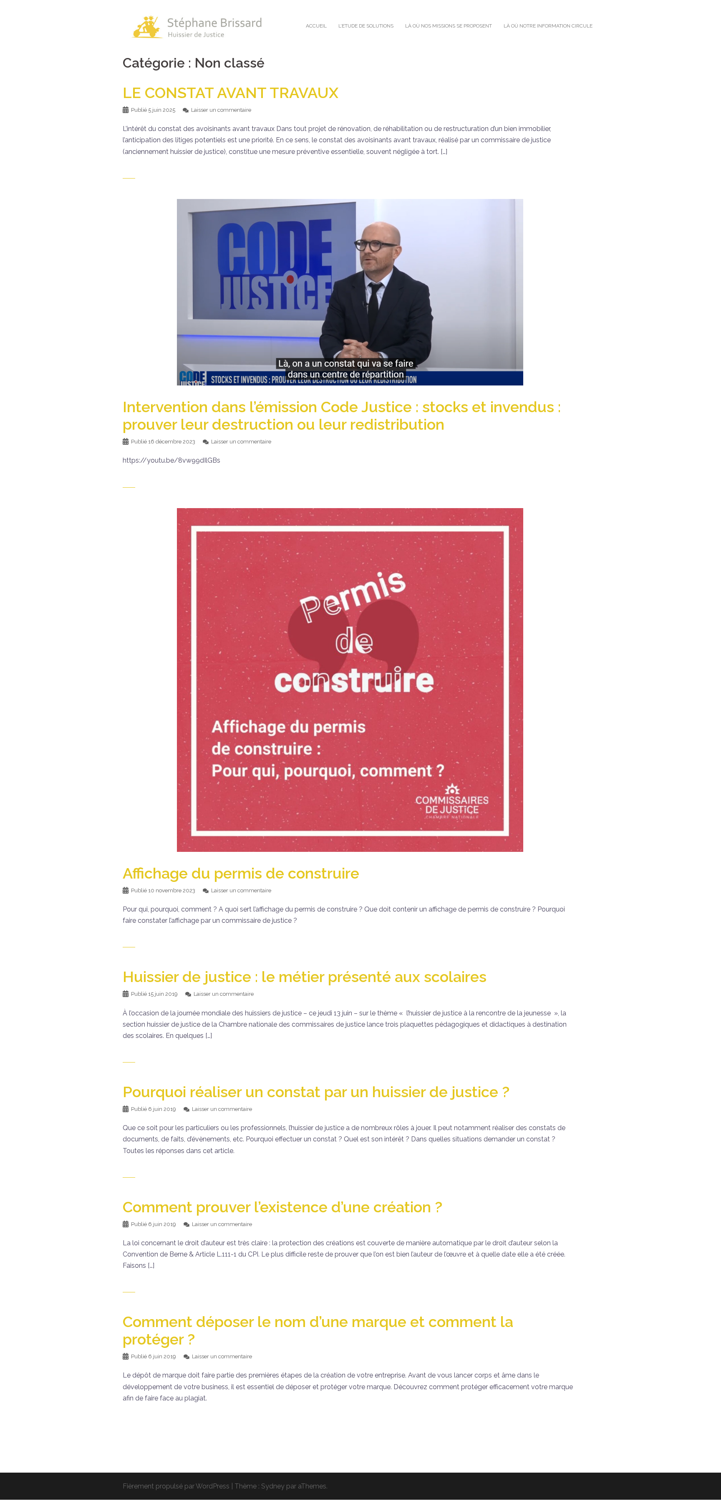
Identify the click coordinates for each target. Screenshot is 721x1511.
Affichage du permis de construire (241, 873)
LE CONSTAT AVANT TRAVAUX (230, 92)
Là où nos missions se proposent (448, 26)
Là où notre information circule (548, 26)
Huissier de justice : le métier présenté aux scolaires (305, 976)
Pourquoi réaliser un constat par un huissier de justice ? (316, 1092)
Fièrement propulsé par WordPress (176, 1486)
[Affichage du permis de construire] (350, 679)
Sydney (273, 1486)
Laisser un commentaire (221, 110)
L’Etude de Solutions (365, 26)
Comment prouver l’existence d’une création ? (282, 1207)
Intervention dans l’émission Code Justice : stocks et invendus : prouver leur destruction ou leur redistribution (342, 415)
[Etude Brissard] (198, 26)
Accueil (316, 26)
